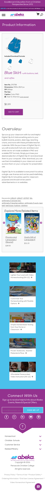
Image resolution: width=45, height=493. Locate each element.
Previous (4, 223)
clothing (24, 206)
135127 (20, 198)
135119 (13, 198)
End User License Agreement (31, 434)
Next (41, 223)
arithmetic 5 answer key (11, 201)
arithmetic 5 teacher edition (13, 203)
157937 (26, 198)
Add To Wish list (12, 97)
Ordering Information (10, 434)
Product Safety (35, 430)
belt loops (10, 206)
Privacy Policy (9, 430)
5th (31, 198)
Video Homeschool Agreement (22, 438)
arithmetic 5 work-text (33, 203)
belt (3, 206)
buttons (17, 206)
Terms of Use (22, 430)
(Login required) (24, 97)
